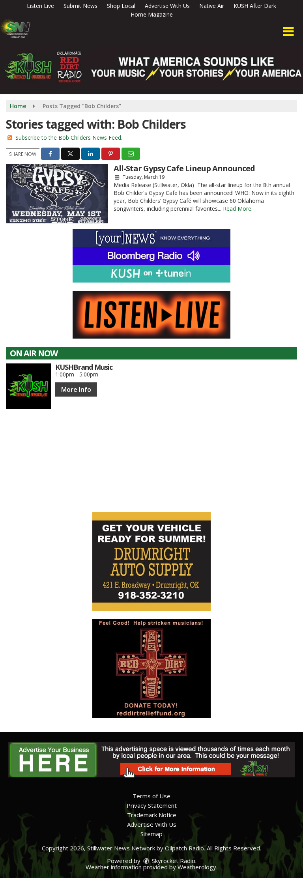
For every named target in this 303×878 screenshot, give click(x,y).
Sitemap (151, 834)
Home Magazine (152, 14)
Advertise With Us (167, 5)
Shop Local (121, 5)
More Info (76, 389)
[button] (288, 31)
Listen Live (40, 5)
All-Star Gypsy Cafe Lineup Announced (184, 168)
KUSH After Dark (255, 5)
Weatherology (197, 867)
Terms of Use (151, 796)
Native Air (211, 5)
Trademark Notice (151, 815)
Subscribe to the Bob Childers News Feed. (68, 137)
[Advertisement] (151, 561)
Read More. (237, 208)
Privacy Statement (152, 805)
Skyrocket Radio (172, 861)
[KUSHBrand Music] (28, 386)
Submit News (80, 5)
